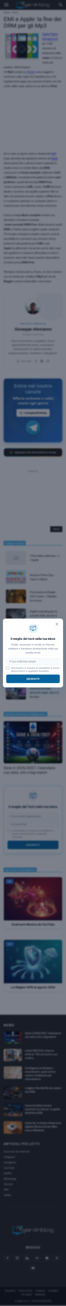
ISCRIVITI (33, 678)
